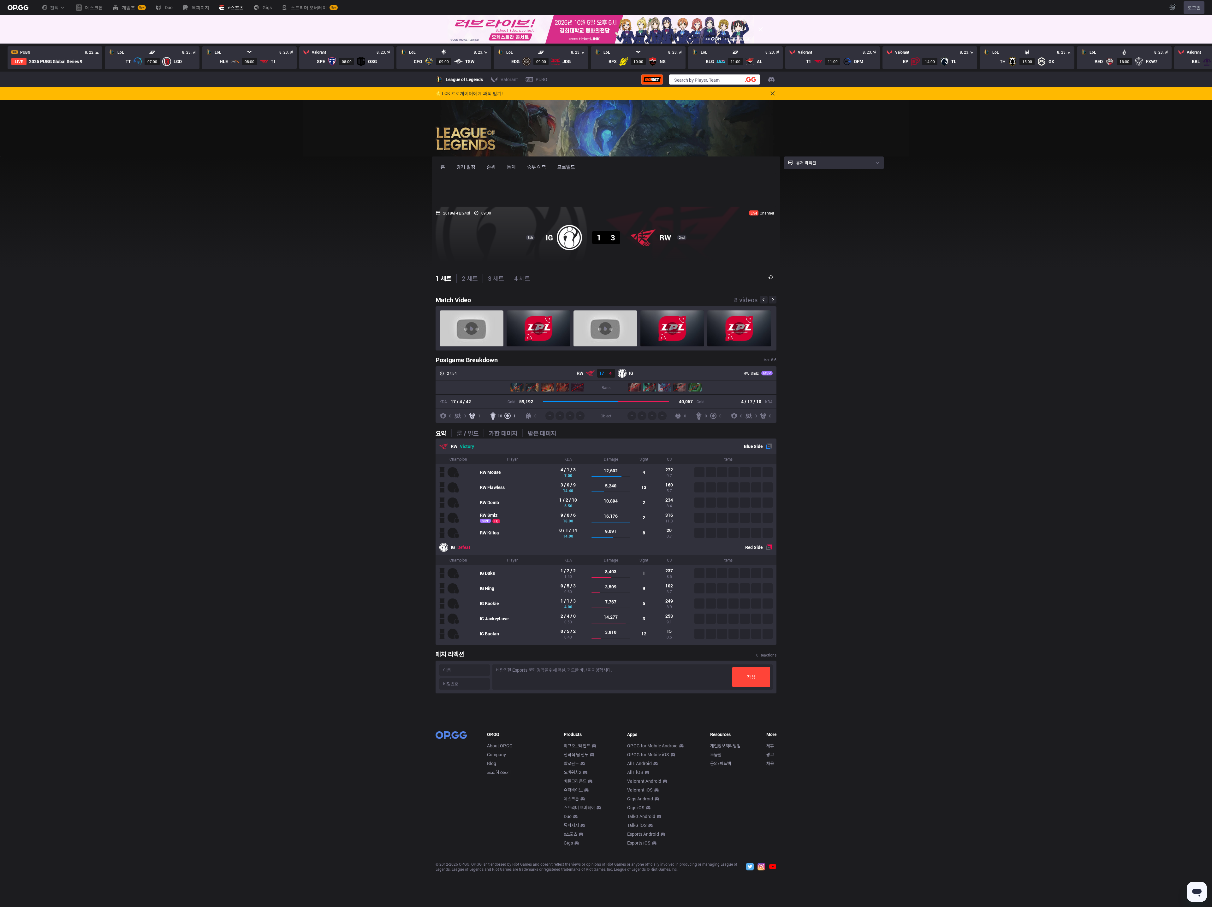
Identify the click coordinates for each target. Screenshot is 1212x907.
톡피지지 (571, 825)
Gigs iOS (636, 807)
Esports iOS (639, 843)
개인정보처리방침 (725, 746)
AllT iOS (635, 772)
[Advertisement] (606, 190)
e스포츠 (570, 834)
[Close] (760, 29)
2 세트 (470, 278)
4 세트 (522, 278)
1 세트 (443, 278)
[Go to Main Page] (18, 7)
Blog (491, 763)
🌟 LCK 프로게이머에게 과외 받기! (469, 93)
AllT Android (639, 763)
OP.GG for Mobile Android (652, 746)
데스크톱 (571, 799)
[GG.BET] (652, 79)
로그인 (1194, 7)
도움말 (716, 754)
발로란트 (571, 763)
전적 (54, 7)
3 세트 (496, 278)
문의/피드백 (720, 763)
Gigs (568, 843)
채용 (770, 763)
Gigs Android (640, 799)
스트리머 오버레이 (579, 807)
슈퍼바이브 (573, 790)
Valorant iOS (640, 790)
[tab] (443, 433)
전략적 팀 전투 (576, 754)
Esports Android (643, 834)
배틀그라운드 (575, 781)
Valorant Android (644, 781)
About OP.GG (500, 746)
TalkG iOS (637, 825)
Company (496, 754)
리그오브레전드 (577, 746)
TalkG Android (641, 816)
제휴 (770, 746)
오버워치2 (572, 772)
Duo (568, 816)
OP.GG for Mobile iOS (648, 754)
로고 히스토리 (499, 772)
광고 (770, 754)
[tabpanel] (606, 542)
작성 (751, 677)
